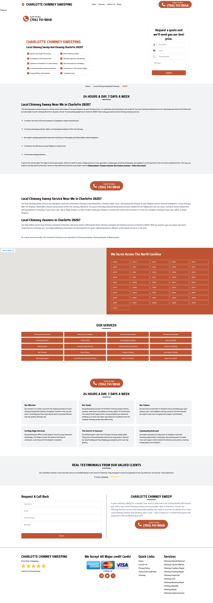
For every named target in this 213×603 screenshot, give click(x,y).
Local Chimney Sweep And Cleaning (106, 86)
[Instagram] (101, 575)
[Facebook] (113, 575)
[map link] (23, 4)
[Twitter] (107, 575)
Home (88, 86)
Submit (169, 73)
